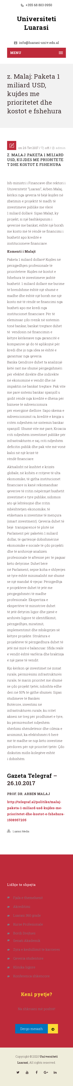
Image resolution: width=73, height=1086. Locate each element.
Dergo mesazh (31, 1029)
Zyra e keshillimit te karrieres (36, 949)
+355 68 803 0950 (38, 5)
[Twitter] (17, 1072)
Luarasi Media (21, 831)
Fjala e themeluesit (28, 898)
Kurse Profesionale (28, 924)
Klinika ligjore (24, 967)
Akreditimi (21, 906)
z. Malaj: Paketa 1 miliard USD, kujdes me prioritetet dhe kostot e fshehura (35, 159)
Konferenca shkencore (31, 976)
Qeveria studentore (28, 958)
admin (61, 148)
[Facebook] (36, 1072)
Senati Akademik (26, 940)
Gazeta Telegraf (29, 775)
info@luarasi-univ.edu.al (38, 42)
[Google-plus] (45, 1072)
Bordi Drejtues (24, 933)
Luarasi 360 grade (27, 915)
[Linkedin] (55, 1072)
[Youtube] (27, 1072)
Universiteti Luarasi (36, 23)
